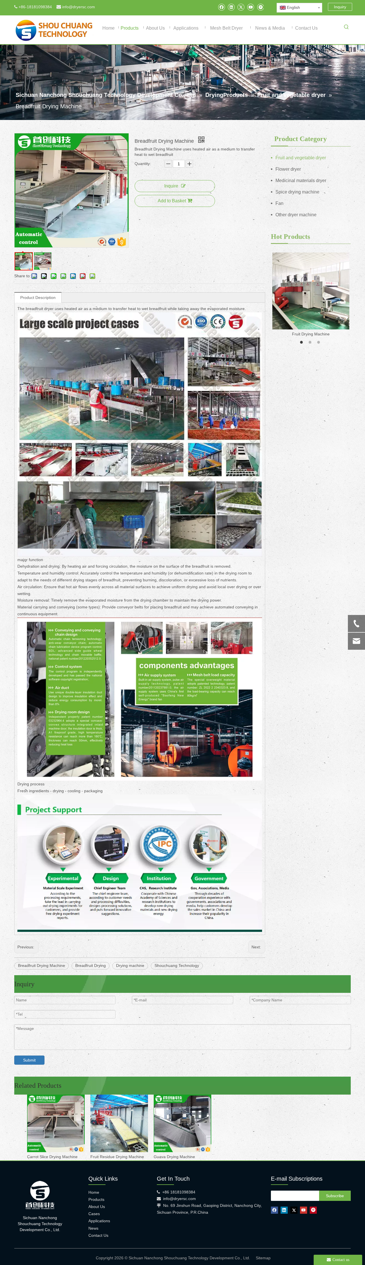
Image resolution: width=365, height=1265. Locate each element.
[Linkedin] (231, 7)
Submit (29, 1060)
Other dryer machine (296, 214)
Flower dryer (288, 169)
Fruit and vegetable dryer (300, 157)
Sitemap (263, 1258)
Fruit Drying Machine (311, 334)
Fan (279, 203)
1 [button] (302, 342)
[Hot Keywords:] (346, 28)
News (93, 1228)
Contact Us (98, 1235)
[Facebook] (221, 7)
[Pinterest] (260, 7)
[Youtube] (250, 7)
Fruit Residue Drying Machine (117, 1156)
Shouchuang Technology (177, 965)
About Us (96, 1206)
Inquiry (340, 7)
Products (96, 1199)
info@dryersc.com (78, 7)
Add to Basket (172, 200)
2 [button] (311, 342)
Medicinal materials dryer (300, 180)
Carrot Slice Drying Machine (52, 1156)
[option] (310, 295)
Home (93, 1192)
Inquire (171, 186)
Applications (99, 1221)
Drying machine (130, 965)
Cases (94, 1213)
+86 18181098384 (178, 1192)
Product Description (38, 297)
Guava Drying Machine (174, 1156)
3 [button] (319, 342)
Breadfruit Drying (90, 965)
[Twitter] (240, 7)
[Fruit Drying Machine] (310, 290)
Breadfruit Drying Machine (41, 965)
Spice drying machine (297, 192)
